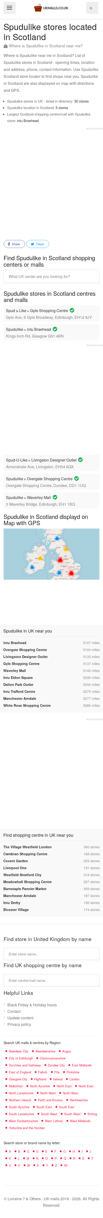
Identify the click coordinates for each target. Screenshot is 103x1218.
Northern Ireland (20, 1100)
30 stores (81, 101)
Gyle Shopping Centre (21, 663)
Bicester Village (16, 909)
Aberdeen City (19, 1051)
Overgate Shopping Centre (25, 649)
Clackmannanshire (52, 1058)
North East (64, 1086)
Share (15, 244)
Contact (14, 1011)
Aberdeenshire (45, 1051)
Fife (57, 1072)
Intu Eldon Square (18, 677)
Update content (20, 1017)
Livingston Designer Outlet (25, 656)
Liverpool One (15, 867)
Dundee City (56, 1065)
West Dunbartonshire (23, 1121)
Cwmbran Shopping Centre (25, 853)
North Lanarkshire (21, 1093)
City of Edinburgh (21, 1058)
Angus (66, 1051)
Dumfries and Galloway (25, 1065)
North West (48, 1093)
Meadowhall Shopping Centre (27, 881)
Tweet (39, 244)
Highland (40, 1079)
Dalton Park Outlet (18, 684)
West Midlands (80, 1121)
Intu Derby (11, 902)
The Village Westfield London (27, 846)
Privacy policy (19, 1024)
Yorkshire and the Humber (27, 1128)
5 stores (62, 107)
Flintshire (73, 1072)
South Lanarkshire (21, 1114)
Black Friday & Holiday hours (32, 1004)
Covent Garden (15, 860)
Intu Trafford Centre (19, 691)
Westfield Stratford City (22, 874)
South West (49, 1114)
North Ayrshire (40, 1086)
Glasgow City (18, 1079)
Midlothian (16, 1086)
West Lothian (54, 1121)
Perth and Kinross (50, 1100)
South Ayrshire (19, 1107)
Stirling (92, 1114)
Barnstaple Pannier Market (24, 888)
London (74, 1079)
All (66, 1165)
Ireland (58, 1079)
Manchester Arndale (19, 698)
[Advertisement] (51, 182)
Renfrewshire (79, 1100)
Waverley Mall (14, 670)
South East (44, 1107)
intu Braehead (28, 120)
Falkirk (42, 1072)
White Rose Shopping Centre (27, 705)
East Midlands (82, 1065)
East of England (20, 1072)
